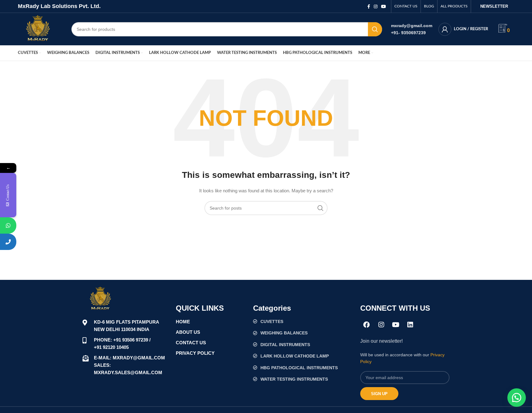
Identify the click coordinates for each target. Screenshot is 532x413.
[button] (516, 397)
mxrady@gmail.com (411, 25)
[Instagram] (381, 324)
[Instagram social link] (375, 6)
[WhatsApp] (8, 225)
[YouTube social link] (383, 6)
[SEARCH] (375, 29)
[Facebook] (366, 324)
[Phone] (8, 242)
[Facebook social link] (368, 6)
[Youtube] (395, 324)
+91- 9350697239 (408, 32)
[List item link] (303, 321)
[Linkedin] (410, 324)
